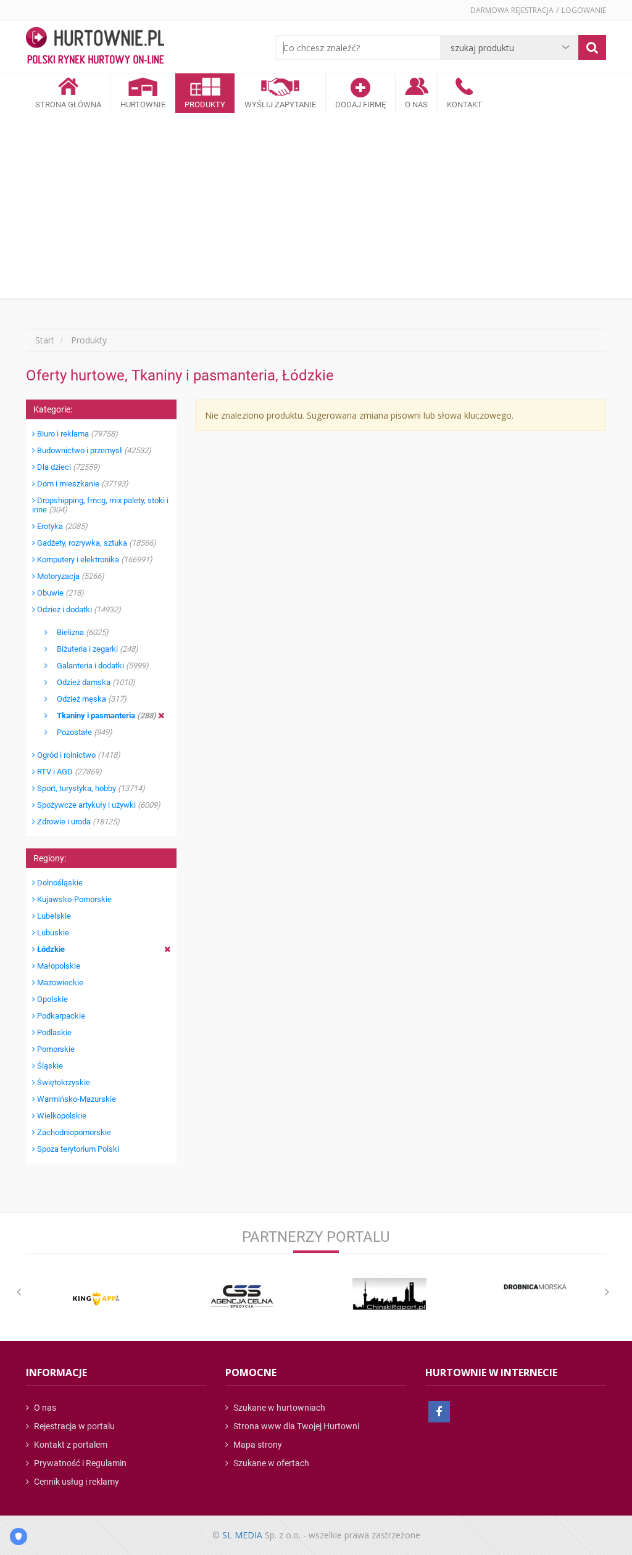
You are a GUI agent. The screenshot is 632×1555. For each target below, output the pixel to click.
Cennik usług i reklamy (75, 1482)
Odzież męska (87, 699)
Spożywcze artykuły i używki (97, 805)
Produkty (205, 104)
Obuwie (59, 592)
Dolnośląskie (59, 882)
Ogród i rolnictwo (77, 755)
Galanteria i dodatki (98, 665)
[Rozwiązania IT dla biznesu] (96, 1298)
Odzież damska (91, 682)
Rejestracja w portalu (73, 1426)
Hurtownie (142, 104)
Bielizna (78, 632)
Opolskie (51, 999)
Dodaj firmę (360, 104)
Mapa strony (256, 1445)
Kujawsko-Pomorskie (73, 899)
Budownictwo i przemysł (93, 450)
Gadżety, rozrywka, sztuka (95, 543)
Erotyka (61, 526)
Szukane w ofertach (270, 1463)
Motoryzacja (69, 576)
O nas (44, 1408)
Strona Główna (68, 104)
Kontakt (464, 104)
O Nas (416, 104)
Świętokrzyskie (62, 1082)
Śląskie (49, 1065)
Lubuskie (52, 932)
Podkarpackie (60, 1015)
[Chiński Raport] (389, 1294)
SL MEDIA (242, 1535)
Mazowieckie (59, 982)
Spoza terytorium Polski (77, 1149)
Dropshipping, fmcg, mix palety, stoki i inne (100, 505)
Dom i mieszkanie (81, 483)
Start (44, 340)
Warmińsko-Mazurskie (75, 1099)
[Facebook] (439, 1411)
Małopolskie (57, 965)
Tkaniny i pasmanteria (102, 715)
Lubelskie (53, 916)
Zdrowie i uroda (77, 821)
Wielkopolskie (60, 1115)
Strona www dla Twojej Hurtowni (295, 1426)
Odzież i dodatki (78, 609)
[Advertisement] (316, 205)
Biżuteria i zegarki (93, 649)
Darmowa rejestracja (512, 10)
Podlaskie (53, 1032)
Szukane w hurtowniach (278, 1408)
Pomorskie (55, 1049)
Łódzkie (50, 949)
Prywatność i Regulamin (79, 1463)
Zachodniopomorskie (73, 1132)
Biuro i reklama (76, 433)
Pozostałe (80, 732)
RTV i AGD (68, 771)
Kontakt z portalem (69, 1445)
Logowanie (584, 10)
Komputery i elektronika (93, 559)
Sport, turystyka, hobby (90, 788)
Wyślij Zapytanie (280, 104)
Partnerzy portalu (316, 1236)
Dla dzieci (67, 467)
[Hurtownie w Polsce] (95, 47)
